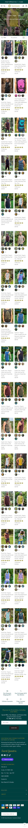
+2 (5, 176)
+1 (18, 61)
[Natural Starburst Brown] (16, 61)
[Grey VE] (9, 95)
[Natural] (2, 471)
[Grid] (23, 38)
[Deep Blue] (6, 173)
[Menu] (1, 6)
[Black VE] (16, 57)
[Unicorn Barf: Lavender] (2, 586)
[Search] (5, 6)
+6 (5, 99)
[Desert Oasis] (16, 546)
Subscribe (14, 728)
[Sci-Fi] (6, 95)
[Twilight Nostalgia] (2, 99)
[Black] (2, 173)
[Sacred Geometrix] (14, 6)
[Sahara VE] (19, 57)
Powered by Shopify (17, 818)
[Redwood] (2, 176)
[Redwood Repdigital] (2, 508)
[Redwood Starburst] (22, 57)
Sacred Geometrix (8, 818)
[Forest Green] (6, 210)
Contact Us (4, 779)
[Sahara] (9, 173)
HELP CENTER (4, 776)
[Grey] (16, 210)
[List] (26, 38)
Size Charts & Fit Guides (7, 782)
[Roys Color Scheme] (16, 586)
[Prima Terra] (2, 546)
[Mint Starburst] (2, 625)
